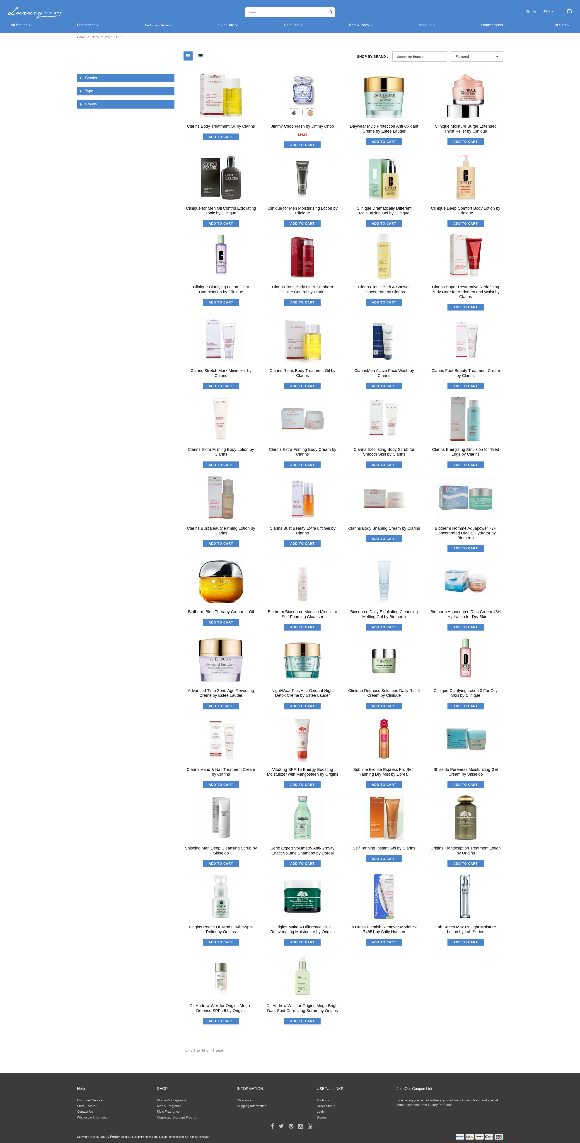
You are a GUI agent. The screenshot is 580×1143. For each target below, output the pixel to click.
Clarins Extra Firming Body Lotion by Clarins (221, 451)
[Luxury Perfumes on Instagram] (299, 1126)
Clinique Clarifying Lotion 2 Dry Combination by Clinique (221, 289)
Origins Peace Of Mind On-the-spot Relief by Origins (221, 929)
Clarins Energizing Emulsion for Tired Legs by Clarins (465, 451)
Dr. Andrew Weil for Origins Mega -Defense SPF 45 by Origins (221, 1008)
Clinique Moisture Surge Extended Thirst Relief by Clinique (466, 128)
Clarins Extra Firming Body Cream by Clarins (302, 451)
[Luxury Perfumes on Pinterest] (289, 1126)
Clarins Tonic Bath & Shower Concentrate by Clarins (384, 289)
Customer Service (90, 1100)
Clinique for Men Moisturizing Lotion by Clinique (302, 210)
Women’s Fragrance (171, 1100)
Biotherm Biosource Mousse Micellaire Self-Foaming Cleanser (302, 614)
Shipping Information (251, 1106)
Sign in (531, 11)
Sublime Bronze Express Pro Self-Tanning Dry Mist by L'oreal (384, 772)
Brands (91, 104)
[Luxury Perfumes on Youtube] (308, 1126)
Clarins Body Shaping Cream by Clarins (384, 528)
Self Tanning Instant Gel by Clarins (384, 848)
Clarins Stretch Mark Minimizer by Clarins (221, 373)
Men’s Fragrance (169, 1106)
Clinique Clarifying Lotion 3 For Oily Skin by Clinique (466, 693)
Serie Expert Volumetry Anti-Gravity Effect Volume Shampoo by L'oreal (302, 850)
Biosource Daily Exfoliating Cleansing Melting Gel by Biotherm (384, 614)
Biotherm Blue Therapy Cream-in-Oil (221, 611)
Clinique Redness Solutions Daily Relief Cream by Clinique (384, 693)
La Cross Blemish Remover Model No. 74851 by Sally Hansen (384, 929)
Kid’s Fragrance (168, 1111)
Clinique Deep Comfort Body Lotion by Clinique (465, 210)
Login (321, 1111)
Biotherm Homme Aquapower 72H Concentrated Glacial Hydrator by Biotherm (466, 533)
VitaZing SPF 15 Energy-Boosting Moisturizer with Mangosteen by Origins (302, 772)
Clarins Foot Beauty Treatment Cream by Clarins (465, 373)
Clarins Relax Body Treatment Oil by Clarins (302, 373)
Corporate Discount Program (177, 1117)
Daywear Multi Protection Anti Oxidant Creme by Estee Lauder (384, 128)
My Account (325, 1100)
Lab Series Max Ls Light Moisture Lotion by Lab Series (465, 929)
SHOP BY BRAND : (372, 56)
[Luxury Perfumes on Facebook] (270, 1126)
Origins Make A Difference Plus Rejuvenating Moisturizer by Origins (302, 929)
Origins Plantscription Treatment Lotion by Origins (465, 850)
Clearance (244, 1100)
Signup (322, 1117)
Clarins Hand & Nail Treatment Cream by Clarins (221, 772)
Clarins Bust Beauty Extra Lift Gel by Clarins (303, 530)
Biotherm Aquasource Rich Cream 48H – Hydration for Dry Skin (465, 614)
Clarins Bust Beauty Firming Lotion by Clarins (221, 530)
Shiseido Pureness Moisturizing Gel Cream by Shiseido (465, 772)
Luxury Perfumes (111, 1136)
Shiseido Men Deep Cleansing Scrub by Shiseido (221, 850)
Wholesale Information (93, 1117)
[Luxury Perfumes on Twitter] (279, 1126)
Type (89, 91)
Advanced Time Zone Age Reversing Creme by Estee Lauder (221, 693)
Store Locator (87, 1106)
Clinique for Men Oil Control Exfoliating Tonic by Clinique (221, 210)
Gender (91, 78)
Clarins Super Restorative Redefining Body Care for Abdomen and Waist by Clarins (466, 292)
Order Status (326, 1106)
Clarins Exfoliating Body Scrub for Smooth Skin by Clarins (384, 451)
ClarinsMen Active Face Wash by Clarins (384, 373)
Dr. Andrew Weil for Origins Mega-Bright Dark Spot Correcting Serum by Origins (302, 1008)
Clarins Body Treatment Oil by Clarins (221, 126)
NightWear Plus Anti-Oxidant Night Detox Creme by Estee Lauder (302, 693)
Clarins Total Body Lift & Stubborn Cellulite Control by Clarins (302, 289)
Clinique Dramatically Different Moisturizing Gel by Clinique (384, 210)
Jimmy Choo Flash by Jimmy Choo (302, 126)
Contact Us (85, 1111)
